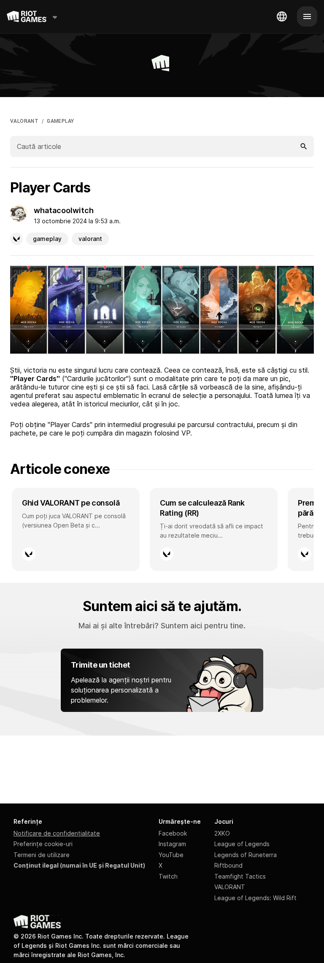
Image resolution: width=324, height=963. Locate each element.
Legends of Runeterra (245, 854)
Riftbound (228, 865)
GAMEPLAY (60, 121)
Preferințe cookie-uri (43, 843)
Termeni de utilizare (42, 854)
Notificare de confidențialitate (57, 833)
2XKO (222, 833)
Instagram (172, 843)
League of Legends (242, 843)
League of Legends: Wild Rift (255, 897)
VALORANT (24, 121)
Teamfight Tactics (240, 876)
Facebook (173, 833)
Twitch (168, 876)
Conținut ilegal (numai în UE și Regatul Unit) (79, 865)
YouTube (171, 854)
